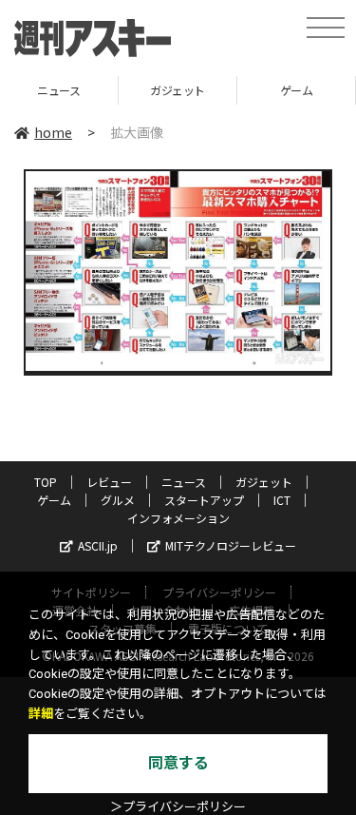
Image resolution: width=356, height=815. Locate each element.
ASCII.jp (98, 545)
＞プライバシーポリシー (178, 807)
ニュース (183, 482)
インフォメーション (178, 518)
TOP (45, 482)
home (53, 132)
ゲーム (261, 90)
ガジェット (142, 90)
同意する (178, 763)
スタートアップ (204, 500)
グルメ (118, 500)
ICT (281, 500)
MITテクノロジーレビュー (230, 545)
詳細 (40, 714)
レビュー (109, 482)
